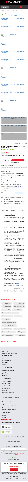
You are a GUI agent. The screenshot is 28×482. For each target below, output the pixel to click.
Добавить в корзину (17, 160)
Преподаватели (6, 372)
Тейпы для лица (6, 328)
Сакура (14, 184)
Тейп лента (18, 316)
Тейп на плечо (6, 309)
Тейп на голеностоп (19, 306)
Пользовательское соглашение (9, 409)
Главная (2, 10)
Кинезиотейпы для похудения (10, 312)
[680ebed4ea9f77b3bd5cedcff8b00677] (14, 128)
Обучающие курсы (6, 394)
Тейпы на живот (17, 309)
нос (22, 193)
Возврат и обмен (6, 388)
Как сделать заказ (6, 383)
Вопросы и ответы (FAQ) (8, 392)
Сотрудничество (6, 359)
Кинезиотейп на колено (8, 332)
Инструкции (5, 210)
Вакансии (4, 375)
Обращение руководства (8, 370)
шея (19, 193)
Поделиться (23, 143)
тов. (24, 7)
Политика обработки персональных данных (13, 407)
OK (14, 469)
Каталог (5, 7)
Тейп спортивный (7, 316)
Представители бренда (8, 401)
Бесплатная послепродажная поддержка (13, 286)
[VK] (13, 457)
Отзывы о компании (7, 355)
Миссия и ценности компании (9, 353)
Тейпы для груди (6, 303)
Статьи (4, 417)
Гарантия (21, 207)
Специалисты (5, 373)
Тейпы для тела (20, 335)
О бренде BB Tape (6, 351)
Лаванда (19, 184)
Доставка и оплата (6, 387)
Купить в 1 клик (15, 162)
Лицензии (4, 364)
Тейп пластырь (6, 319)
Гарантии (4, 390)
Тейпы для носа (6, 306)
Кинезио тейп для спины (9, 322)
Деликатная (16, 186)
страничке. (13, 292)
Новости (4, 415)
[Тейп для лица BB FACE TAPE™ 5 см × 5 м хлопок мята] (14, 14)
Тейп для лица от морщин (9, 325)
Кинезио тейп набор (7, 335)
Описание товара (6, 207)
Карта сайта (5, 362)
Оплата (14, 207)
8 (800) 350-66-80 (20, 437)
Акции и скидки (6, 419)
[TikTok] (15, 457)
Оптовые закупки (6, 400)
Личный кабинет (6, 381)
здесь (17, 283)
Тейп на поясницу (19, 303)
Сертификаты (21, 210)
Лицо (16, 193)
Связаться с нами (6, 360)
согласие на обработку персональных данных (15, 451)
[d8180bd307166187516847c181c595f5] (14, 137)
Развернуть (6, 295)
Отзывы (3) (13, 210)
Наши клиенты (5, 357)
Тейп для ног (21, 332)
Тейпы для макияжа (19, 328)
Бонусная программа (7, 385)
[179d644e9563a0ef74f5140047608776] (14, 120)
